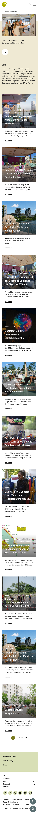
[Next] (5, 52)
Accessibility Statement (12, 804)
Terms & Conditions (10, 802)
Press (5, 765)
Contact (6, 800)
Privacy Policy (16, 800)
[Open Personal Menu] (33, 809)
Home (3, 12)
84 (22, 738)
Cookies (26, 804)
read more (8, 141)
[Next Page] (26, 737)
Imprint (26, 800)
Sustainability (8, 761)
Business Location (9, 756)
